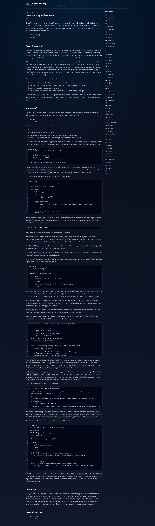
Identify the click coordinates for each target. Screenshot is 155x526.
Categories (120, 6)
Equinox (32, 37)
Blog (105, 6)
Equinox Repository (36, 519)
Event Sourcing (35, 35)
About (127, 6)
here (91, 417)
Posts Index (111, 6)
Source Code (34, 516)
